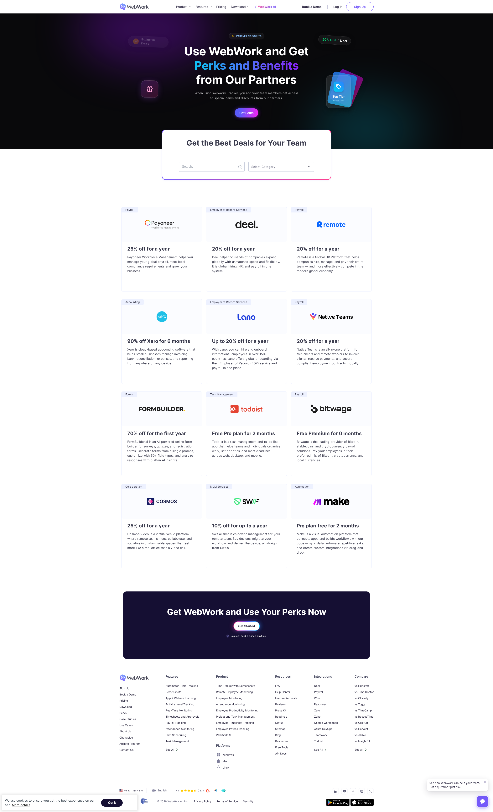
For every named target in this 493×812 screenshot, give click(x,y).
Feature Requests (286, 698)
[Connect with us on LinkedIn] (334, 792)
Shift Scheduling (176, 735)
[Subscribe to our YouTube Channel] (343, 792)
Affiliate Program (129, 743)
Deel (317, 685)
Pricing (221, 7)
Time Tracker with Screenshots (235, 685)
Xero (317, 710)
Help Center (282, 692)
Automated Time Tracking (182, 685)
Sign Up (360, 7)
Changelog (126, 737)
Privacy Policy (202, 801)
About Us (125, 731)
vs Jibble (360, 735)
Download (125, 706)
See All (170, 749)
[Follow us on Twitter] (369, 792)
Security (248, 801)
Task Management (177, 741)
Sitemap (280, 728)
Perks (123, 713)
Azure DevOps (323, 728)
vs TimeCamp (363, 710)
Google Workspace (326, 722)
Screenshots (173, 692)
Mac (225, 761)
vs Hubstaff (362, 685)
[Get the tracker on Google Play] (338, 803)
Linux (225, 767)
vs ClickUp (361, 722)
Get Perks (246, 113)
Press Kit (280, 710)
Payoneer (320, 704)
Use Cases (126, 725)
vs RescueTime (364, 716)
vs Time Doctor (364, 692)
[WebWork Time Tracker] (134, 677)
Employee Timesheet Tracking (235, 722)
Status (279, 722)
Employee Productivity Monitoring (237, 710)
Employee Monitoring (229, 698)
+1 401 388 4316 (133, 790)
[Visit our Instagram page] (360, 792)
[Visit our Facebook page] (352, 792)
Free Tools (281, 747)
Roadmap (281, 716)
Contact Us (126, 749)
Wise (317, 698)
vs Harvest (361, 728)
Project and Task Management (235, 716)
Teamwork (320, 735)
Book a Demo (312, 7)
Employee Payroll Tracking (232, 728)
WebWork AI (223, 735)
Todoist (318, 741)
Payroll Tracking (176, 722)
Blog (278, 735)
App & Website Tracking (181, 698)
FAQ (277, 685)
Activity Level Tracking (180, 704)
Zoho (317, 716)
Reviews (280, 704)
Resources (281, 741)
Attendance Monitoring (180, 728)
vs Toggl (360, 704)
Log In (337, 7)
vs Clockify (361, 698)
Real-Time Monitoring (179, 710)
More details (21, 805)
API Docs (281, 753)
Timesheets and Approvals (182, 716)
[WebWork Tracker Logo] (136, 6)
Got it (112, 802)
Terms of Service (227, 801)
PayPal (318, 692)
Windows (228, 754)
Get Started (246, 626)
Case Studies (127, 719)
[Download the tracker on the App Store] (362, 803)
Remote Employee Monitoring (234, 692)
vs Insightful (362, 741)
